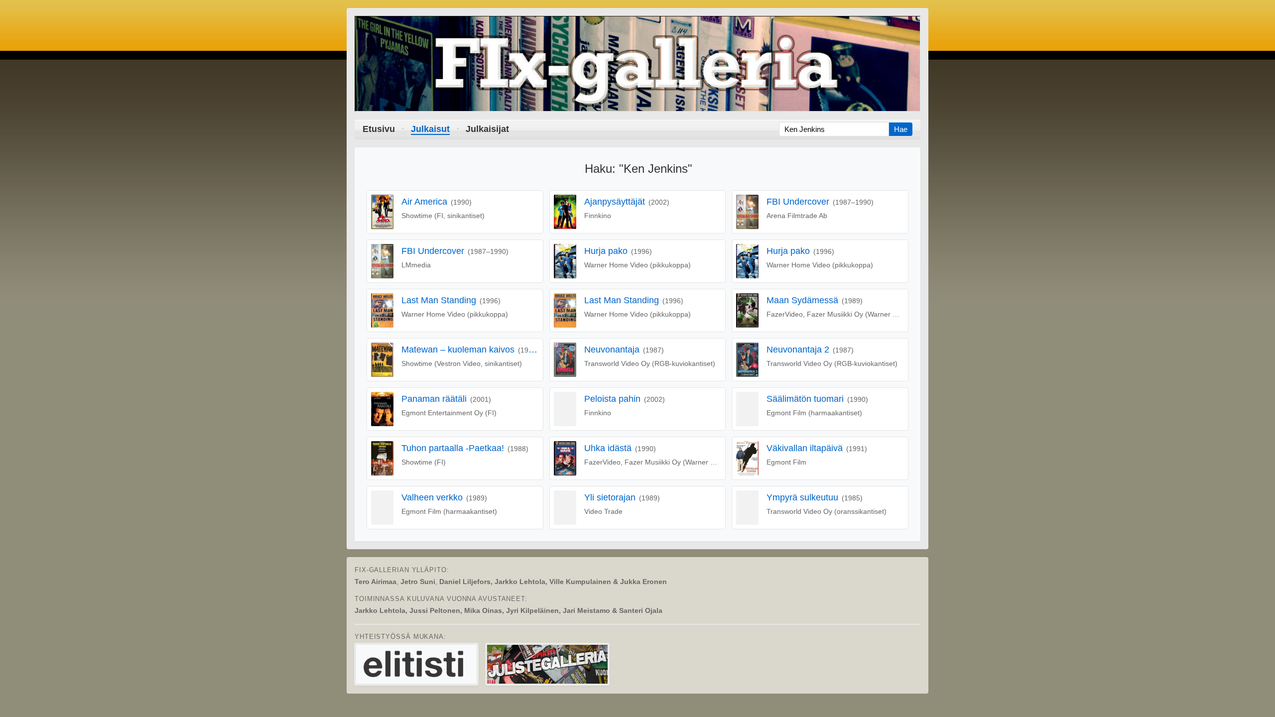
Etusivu (379, 129)
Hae (900, 129)
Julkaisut (430, 129)
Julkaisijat (487, 129)
